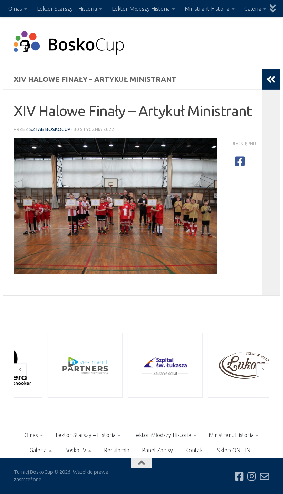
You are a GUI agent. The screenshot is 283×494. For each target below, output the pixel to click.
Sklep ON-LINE (235, 450)
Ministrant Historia (207, 9)
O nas (15, 9)
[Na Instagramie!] (252, 476)
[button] (20, 369)
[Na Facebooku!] (239, 476)
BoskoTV (75, 450)
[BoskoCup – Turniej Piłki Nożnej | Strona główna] (69, 43)
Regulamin (116, 450)
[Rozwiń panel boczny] (271, 79)
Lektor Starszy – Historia (67, 9)
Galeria (252, 9)
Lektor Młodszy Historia (141, 9)
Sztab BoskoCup (49, 129)
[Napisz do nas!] (264, 476)
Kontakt (195, 450)
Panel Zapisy (157, 450)
